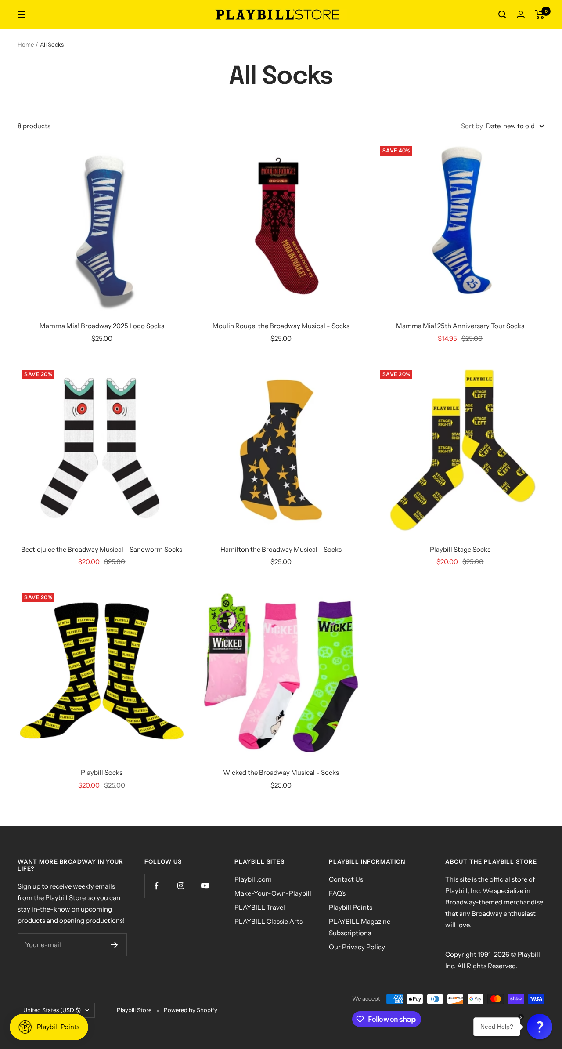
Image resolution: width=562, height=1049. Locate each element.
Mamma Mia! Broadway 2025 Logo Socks (102, 326)
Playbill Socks (101, 772)
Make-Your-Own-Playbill (272, 893)
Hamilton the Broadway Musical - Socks (281, 549)
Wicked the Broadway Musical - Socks (281, 772)
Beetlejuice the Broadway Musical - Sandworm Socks (101, 549)
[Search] (502, 14)
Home (26, 44)
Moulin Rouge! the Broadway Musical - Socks (281, 326)
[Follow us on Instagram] (181, 886)
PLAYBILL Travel (259, 907)
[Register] (114, 945)
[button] (539, 1026)
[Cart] (539, 14)
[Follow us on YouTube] (205, 886)
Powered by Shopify (190, 1009)
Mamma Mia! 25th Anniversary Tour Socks (460, 326)
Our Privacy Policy (357, 947)
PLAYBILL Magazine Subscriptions (359, 927)
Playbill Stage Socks (460, 549)
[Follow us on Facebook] (156, 886)
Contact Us (346, 879)
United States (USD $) (52, 1009)
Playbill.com (253, 879)
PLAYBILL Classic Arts (268, 921)
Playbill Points (350, 907)
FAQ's (337, 893)
